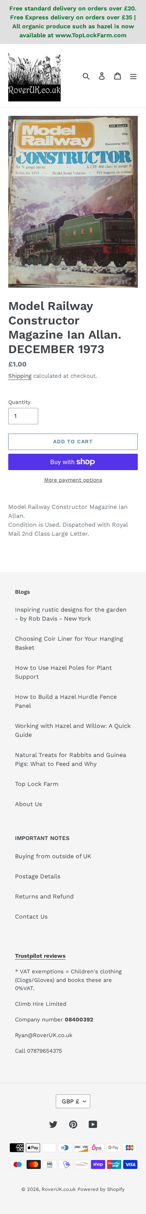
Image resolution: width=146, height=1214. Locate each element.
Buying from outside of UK (53, 856)
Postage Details (37, 876)
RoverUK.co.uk (59, 1189)
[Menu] (133, 75)
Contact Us (31, 916)
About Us (28, 804)
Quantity (19, 402)
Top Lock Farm (36, 783)
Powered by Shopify (101, 1189)
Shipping (19, 376)
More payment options (73, 480)
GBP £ (70, 1101)
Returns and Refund (44, 896)
